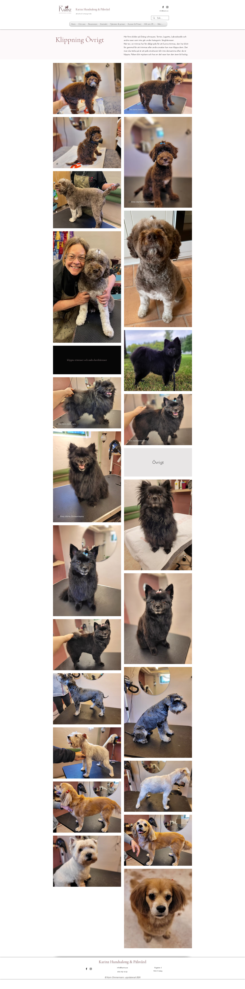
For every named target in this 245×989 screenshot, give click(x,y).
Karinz (79, 9)
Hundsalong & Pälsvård (96, 9)
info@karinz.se (164, 11)
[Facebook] (163, 7)
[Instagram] (167, 7)
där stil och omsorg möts (83, 14)
